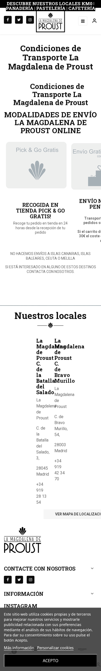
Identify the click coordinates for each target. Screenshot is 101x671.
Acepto (51, 660)
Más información (19, 647)
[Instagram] (30, 20)
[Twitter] (19, 20)
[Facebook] (8, 20)
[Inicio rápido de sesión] (92, 21)
